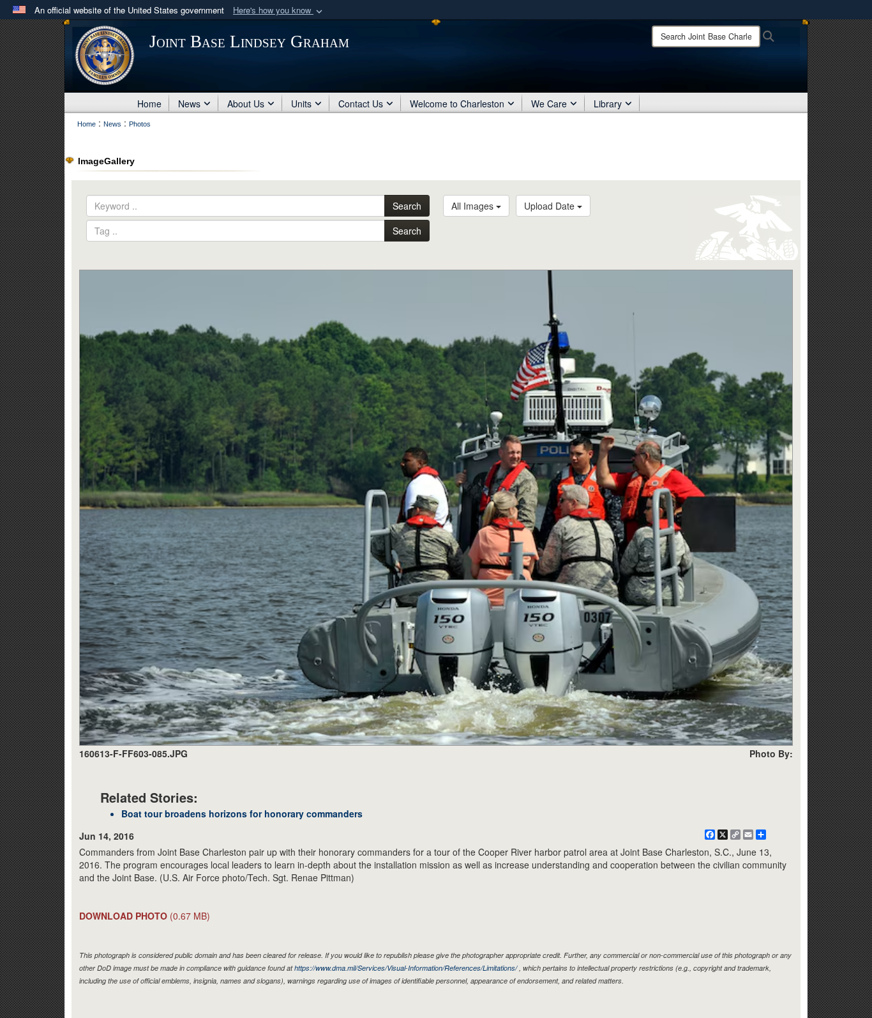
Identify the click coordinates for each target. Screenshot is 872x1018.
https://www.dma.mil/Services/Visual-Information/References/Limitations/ (405, 968)
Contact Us (360, 103)
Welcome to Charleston (457, 103)
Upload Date (550, 205)
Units (301, 103)
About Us (245, 103)
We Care (549, 103)
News (189, 103)
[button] (279, 10)
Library (608, 103)
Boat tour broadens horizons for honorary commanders (242, 813)
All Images (473, 205)
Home (149, 103)
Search (407, 205)
